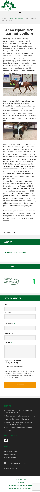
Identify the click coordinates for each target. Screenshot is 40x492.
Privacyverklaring (10, 468)
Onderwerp (9, 333)
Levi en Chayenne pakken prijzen (18, 419)
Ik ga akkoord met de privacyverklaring (12, 362)
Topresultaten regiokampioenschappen (20, 416)
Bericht (8, 343)
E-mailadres (9, 324)
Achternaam (8, 320)
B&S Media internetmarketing (20, 489)
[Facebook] (6, 440)
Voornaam (8, 312)
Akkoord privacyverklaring (14, 367)
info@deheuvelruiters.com (18, 463)
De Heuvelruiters (20, 482)
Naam (7, 304)
